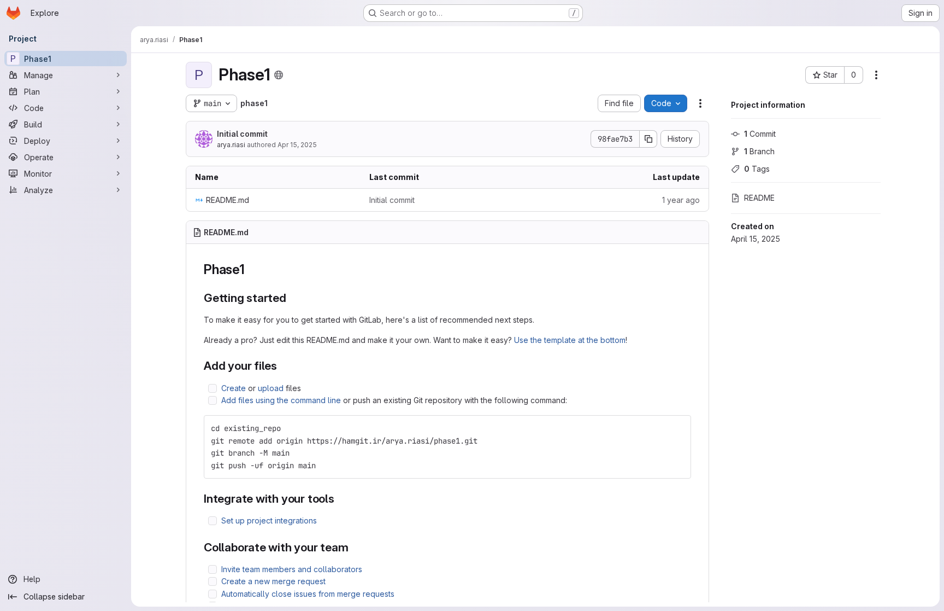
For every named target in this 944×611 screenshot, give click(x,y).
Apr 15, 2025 (297, 145)
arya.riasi (231, 145)
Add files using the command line (281, 400)
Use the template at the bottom (570, 340)
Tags (757, 168)
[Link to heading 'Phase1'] (252, 269)
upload (271, 388)
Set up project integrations (269, 520)
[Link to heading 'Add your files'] (283, 366)
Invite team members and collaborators (291, 569)
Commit (760, 133)
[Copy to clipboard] (678, 428)
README (759, 197)
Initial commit (242, 133)
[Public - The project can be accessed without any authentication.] (278, 75)
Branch (759, 151)
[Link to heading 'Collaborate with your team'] (355, 547)
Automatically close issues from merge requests (307, 593)
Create (233, 388)
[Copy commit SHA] (648, 139)
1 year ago (681, 200)
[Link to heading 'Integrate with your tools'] (340, 498)
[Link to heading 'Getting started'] (292, 298)
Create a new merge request (273, 581)
